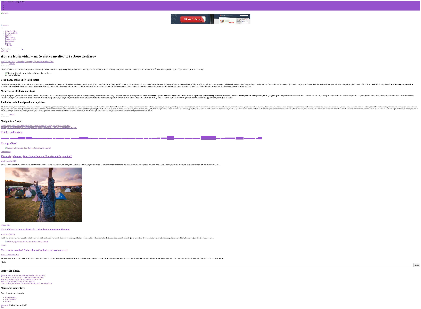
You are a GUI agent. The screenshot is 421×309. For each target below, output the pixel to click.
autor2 (3, 62)
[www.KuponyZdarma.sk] (210, 23)
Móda (133, 138)
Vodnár (223, 138)
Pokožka (164, 138)
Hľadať (3, 262)
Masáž (108, 138)
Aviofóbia (3, 138)
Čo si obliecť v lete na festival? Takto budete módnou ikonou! (35, 229)
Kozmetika (83, 138)
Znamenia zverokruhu (249, 138)
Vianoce (218, 138)
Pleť (158, 138)
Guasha (58, 138)
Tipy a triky (29, 62)
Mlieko (130, 138)
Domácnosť (40, 138)
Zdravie (8, 43)
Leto (97, 138)
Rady (23, 62)
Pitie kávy (154, 138)
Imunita (73, 138)
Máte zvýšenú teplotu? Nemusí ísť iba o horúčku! (18, 281)
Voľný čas (8, 45)
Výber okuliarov (39, 62)
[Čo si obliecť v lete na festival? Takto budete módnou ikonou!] (43, 221)
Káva (89, 138)
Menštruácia (124, 138)
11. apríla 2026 (10, 161)
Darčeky (34, 138)
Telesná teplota (196, 138)
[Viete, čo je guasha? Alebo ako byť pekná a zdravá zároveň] (26, 242)
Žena (260, 138)
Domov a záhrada (11, 33)
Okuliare (19, 62)
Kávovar (93, 138)
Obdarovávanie (139, 138)
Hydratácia (67, 138)
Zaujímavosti (9, 41)
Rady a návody (10, 39)
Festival (50, 138)
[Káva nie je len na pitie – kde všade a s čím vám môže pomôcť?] (28, 148)
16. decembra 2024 (12, 255)
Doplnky (45, 138)
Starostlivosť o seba (179, 138)
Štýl (257, 138)
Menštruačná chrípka (115, 138)
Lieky (100, 138)
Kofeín (77, 138)
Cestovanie (15, 138)
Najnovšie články (11, 31)
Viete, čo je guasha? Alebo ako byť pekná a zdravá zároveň (34, 250)
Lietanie (104, 138)
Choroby (21, 138)
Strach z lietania (189, 138)
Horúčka (62, 138)
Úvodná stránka (10, 5)
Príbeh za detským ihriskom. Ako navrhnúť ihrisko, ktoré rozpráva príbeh (26, 283)
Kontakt (8, 9)
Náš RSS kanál (10, 7)
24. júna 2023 (10, 62)
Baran (7, 138)
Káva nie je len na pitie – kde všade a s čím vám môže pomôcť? (36, 156)
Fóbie (54, 138)
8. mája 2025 (10, 234)
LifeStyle (8, 35)
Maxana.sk (4, 305)
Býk (11, 138)
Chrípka (29, 138)
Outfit (150, 138)
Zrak (52, 62)
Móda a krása (10, 37)
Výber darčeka (230, 138)
